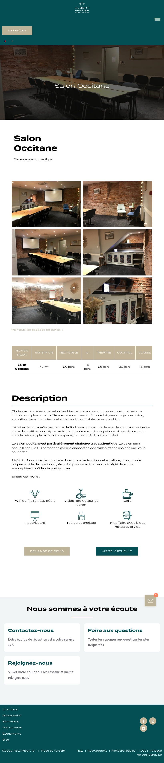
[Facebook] (143, 721)
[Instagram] (152, 721)
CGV (143, 750)
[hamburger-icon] (157, 19)
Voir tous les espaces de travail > (38, 329)
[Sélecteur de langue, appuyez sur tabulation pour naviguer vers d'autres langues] (8, 41)
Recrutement (97, 750)
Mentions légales (123, 750)
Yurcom (59, 750)
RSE (80, 750)
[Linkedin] (143, 728)
